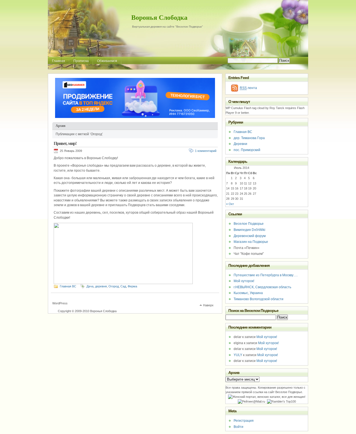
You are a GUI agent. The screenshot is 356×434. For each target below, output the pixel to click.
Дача (89, 286)
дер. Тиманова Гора (249, 138)
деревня (101, 286)
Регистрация (244, 421)
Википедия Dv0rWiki (249, 230)
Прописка (81, 61)
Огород (113, 286)
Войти (238, 427)
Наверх (208, 305)
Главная (58, 61)
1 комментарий (205, 150)
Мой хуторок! (244, 281)
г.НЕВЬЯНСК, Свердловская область (262, 287)
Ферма (132, 286)
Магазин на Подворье (251, 242)
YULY (238, 355)
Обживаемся (107, 61)
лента (248, 88)
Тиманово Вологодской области (258, 299)
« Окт (230, 204)
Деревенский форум (250, 236)
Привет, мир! (65, 143)
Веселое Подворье (249, 224)
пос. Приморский (247, 150)
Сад (123, 286)
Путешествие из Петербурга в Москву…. (266, 275)
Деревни (240, 144)
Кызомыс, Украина (248, 293)
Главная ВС (68, 286)
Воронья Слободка (159, 17)
